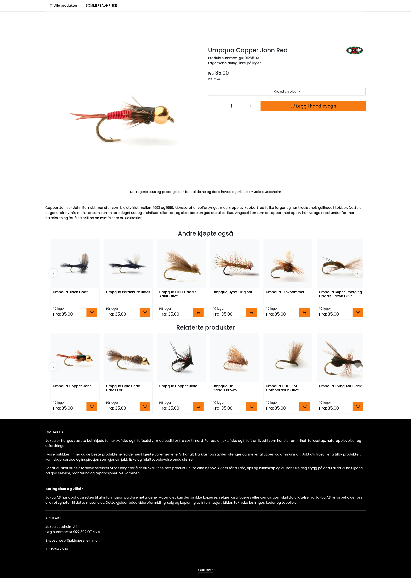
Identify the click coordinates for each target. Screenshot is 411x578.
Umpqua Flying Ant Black (340, 386)
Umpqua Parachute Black (128, 292)
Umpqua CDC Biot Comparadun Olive (282, 388)
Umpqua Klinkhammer (285, 292)
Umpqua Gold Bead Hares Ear (123, 388)
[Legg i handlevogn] (91, 312)
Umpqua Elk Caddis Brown (225, 388)
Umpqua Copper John (72, 386)
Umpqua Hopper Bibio (178, 386)
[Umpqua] (355, 50)
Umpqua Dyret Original (232, 292)
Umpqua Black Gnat (70, 292)
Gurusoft (205, 570)
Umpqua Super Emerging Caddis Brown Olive (340, 294)
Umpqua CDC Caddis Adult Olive (178, 294)
